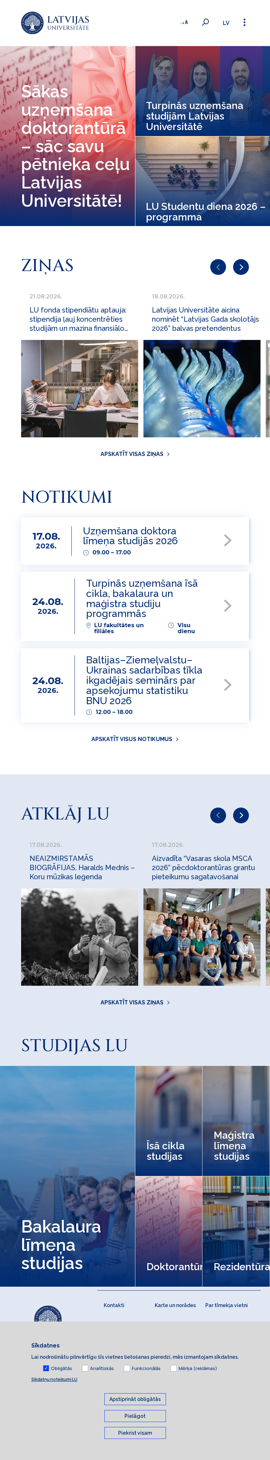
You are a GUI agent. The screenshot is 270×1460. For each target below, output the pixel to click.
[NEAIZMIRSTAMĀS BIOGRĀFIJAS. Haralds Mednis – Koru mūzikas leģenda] (79, 937)
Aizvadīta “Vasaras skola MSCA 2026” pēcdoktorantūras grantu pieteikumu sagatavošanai (203, 867)
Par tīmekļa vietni (226, 1305)
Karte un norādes (175, 1305)
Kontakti (114, 1305)
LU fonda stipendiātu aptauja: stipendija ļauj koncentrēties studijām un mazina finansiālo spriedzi (78, 319)
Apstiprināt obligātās (135, 1399)
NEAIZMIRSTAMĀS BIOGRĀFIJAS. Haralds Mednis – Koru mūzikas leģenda (82, 867)
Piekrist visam (135, 1433)
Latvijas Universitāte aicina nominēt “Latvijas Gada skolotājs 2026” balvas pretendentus (205, 319)
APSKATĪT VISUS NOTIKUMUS (131, 739)
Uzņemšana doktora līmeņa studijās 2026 (130, 536)
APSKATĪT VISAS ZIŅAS (132, 454)
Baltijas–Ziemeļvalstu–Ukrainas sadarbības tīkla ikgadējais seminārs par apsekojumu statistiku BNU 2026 (144, 680)
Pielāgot (135, 1416)
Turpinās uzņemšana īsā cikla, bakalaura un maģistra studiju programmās (142, 599)
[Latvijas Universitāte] (55, 23)
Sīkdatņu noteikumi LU (54, 1379)
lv (226, 23)
